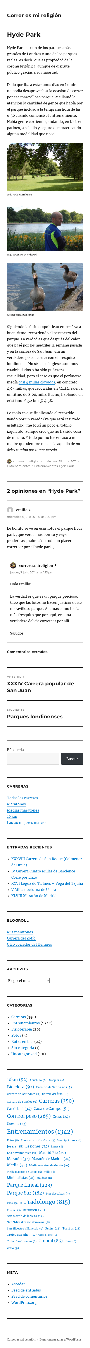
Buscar (72, 759)
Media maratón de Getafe (49, 1165)
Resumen (34, 1210)
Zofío (13, 1248)
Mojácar (44, 1178)
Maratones (16, 804)
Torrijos (71, 1228)
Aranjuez (56, 1080)
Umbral (50, 1240)
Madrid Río (52, 1153)
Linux (57, 1146)
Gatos (49, 1140)
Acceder (18, 1284)
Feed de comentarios (29, 1296)
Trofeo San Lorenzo (21, 1241)
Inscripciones (69, 1140)
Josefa (15, 1146)
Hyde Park (66, 466)
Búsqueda (15, 750)
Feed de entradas (26, 1290)
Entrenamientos (18, 466)
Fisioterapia (21, 1029)
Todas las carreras (22, 798)
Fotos (16, 1035)
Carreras (18, 1017)
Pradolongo (47, 1201)
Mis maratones (20, 932)
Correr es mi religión (34, 15)
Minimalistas (21, 1178)
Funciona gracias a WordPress (60, 1339)
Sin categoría (22, 1047)
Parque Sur (25, 1193)
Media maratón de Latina (24, 1171)
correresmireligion (26, 461)
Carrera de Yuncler (22, 1101)
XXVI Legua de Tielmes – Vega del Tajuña (47, 883)
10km (17, 1079)
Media (17, 1165)
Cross (61, 1117)
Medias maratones (23, 810)
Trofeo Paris (47, 1234)
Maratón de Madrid (51, 1159)
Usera (70, 1241)
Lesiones (37, 1146)
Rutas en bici (22, 1041)
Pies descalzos (58, 1193)
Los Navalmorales (22, 1153)
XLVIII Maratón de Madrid (34, 896)
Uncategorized (24, 1054)
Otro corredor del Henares (29, 944)
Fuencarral (31, 1140)
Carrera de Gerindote (23, 1094)
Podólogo (14, 1203)
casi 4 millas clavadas (37, 382)
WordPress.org (24, 1302)
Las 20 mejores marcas (26, 822)
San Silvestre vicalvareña (29, 1222)
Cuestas (16, 1124)
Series (53, 1228)
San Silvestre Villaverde (25, 1228)
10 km (12, 816)
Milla (49, 1171)
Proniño (14, 1210)
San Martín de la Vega (25, 1216)
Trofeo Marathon (21, 1234)
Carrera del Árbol (55, 1094)
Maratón (18, 1159)
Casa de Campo (51, 1108)
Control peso (29, 1116)
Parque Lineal (29, 1185)
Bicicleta (20, 1086)
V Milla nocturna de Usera (33, 889)
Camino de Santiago (54, 1087)
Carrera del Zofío (21, 938)
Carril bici (19, 1108)
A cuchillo (38, 1080)
